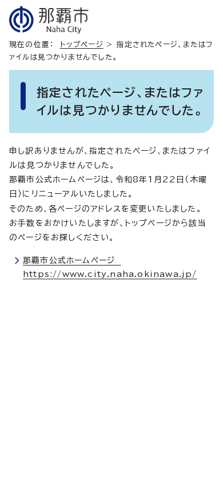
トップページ (81, 44)
